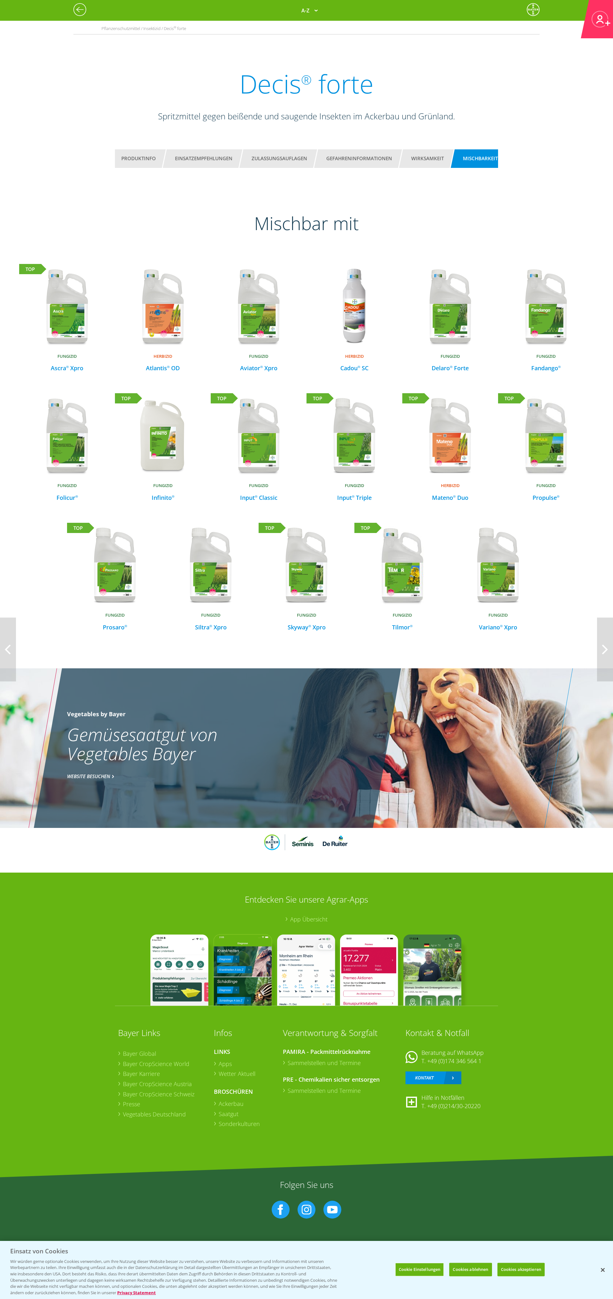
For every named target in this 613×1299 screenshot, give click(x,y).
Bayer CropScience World (156, 1064)
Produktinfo (138, 158)
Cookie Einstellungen (420, 1269)
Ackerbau (231, 1104)
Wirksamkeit (427, 158)
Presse (131, 1104)
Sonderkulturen (239, 1124)
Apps (225, 1064)
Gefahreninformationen (359, 158)
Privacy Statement (136, 1292)
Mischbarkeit (480, 158)
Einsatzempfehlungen (203, 158)
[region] (306, 1270)
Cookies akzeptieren (521, 1269)
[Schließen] (603, 1270)
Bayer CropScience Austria (157, 1084)
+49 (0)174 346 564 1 (454, 1061)
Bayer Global (139, 1053)
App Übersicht (309, 919)
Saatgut (228, 1114)
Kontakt (424, 1078)
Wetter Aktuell (237, 1073)
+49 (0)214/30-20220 (454, 1106)
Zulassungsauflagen (279, 158)
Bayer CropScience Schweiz (158, 1094)
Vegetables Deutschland (154, 1114)
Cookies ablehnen (470, 1269)
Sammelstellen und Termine (324, 1063)
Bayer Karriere (141, 1073)
